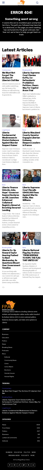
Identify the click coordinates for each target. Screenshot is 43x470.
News (24, 130)
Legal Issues (6, 130)
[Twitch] (24, 465)
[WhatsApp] (33, 465)
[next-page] (39, 287)
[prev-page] (3, 287)
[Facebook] (10, 465)
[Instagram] (14, 465)
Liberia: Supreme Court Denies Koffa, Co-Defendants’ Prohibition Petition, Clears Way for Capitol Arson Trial (21, 402)
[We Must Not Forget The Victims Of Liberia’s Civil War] (11, 60)
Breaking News (27, 70)
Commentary (6, 70)
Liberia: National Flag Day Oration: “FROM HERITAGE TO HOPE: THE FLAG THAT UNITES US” (31, 255)
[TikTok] (19, 465)
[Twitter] (28, 465)
